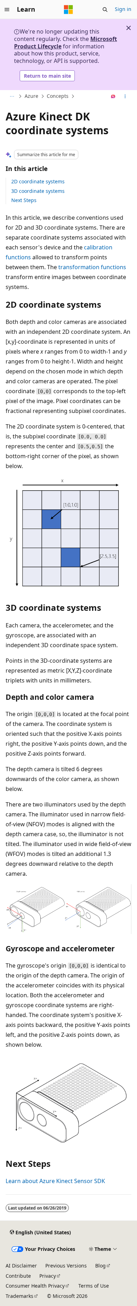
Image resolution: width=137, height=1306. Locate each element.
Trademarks (19, 1296)
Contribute (18, 1275)
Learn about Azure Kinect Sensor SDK (55, 1181)
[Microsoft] (68, 9)
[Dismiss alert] (128, 28)
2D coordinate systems (38, 181)
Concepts (57, 96)
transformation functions (92, 267)
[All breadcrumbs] (12, 96)
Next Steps (24, 200)
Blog (100, 1265)
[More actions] (125, 96)
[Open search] (105, 9)
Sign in (123, 9)
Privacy (47, 1275)
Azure (31, 96)
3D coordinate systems (38, 191)
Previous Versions (66, 1265)
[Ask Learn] (113, 96)
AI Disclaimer (21, 1265)
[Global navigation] (7, 9)
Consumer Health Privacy (35, 1285)
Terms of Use (93, 1285)
